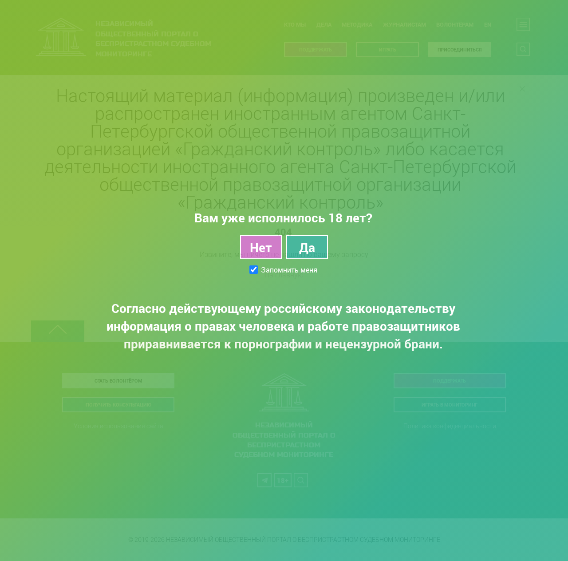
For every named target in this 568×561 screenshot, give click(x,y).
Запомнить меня (289, 269)
